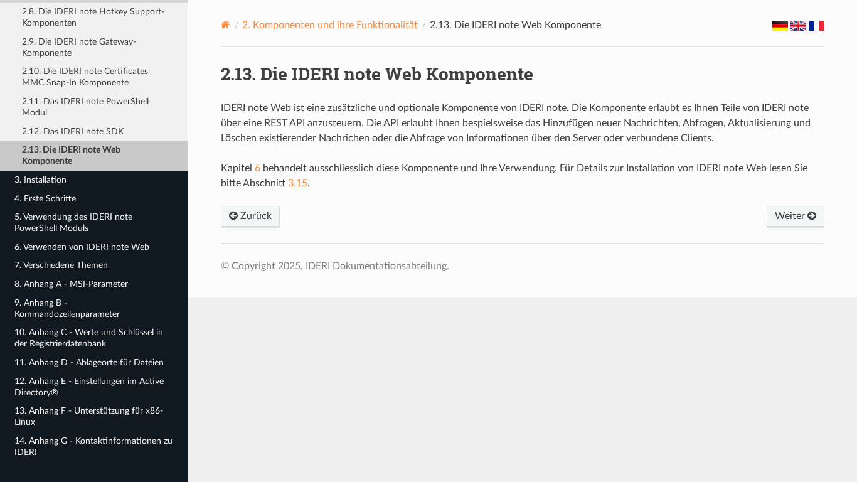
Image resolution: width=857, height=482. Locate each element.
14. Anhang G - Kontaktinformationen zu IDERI (93, 446)
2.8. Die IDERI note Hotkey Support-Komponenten (93, 17)
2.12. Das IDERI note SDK (73, 131)
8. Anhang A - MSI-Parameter (71, 284)
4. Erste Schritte (45, 198)
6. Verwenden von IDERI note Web (81, 247)
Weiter (791, 216)
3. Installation (40, 180)
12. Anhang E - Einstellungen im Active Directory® (89, 387)
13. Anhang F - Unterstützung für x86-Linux (88, 416)
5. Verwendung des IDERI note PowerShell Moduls (73, 222)
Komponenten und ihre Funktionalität (330, 25)
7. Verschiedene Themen (61, 265)
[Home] (225, 24)
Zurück (255, 216)
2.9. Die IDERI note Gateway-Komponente (79, 47)
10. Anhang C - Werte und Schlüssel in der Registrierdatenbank (88, 338)
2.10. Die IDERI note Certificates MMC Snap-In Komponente (85, 77)
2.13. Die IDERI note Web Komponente (71, 155)
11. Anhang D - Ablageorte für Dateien (89, 362)
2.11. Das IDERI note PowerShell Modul (85, 107)
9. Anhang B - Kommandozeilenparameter (67, 308)
